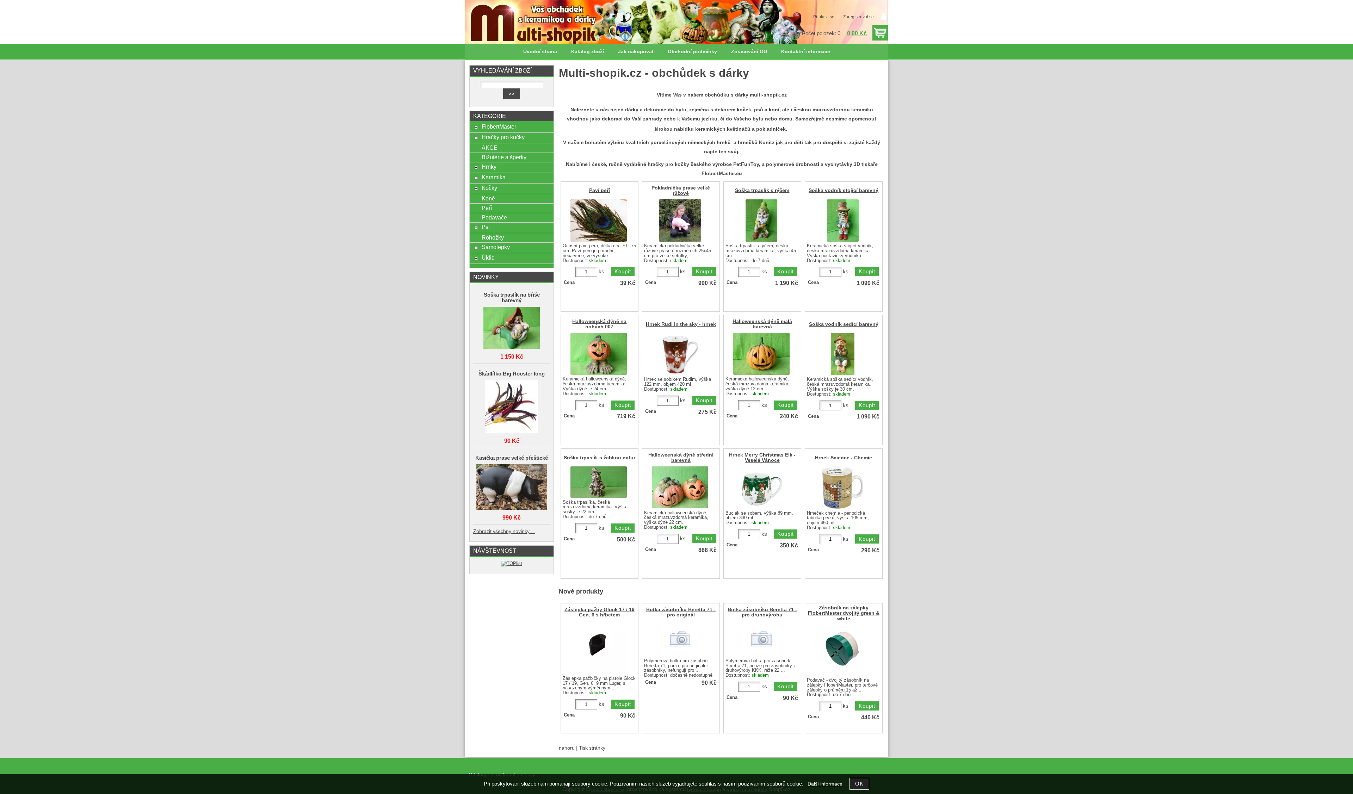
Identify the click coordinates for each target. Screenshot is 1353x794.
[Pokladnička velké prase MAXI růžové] (680, 220)
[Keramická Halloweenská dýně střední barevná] (680, 487)
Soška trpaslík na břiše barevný (512, 297)
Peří (487, 208)
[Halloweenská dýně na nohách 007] (598, 354)
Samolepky (496, 247)
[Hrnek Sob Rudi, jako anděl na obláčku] (680, 354)
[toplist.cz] (511, 563)
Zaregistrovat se (858, 16)
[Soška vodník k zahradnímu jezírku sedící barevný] (842, 354)
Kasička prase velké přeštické (511, 458)
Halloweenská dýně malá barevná (762, 324)
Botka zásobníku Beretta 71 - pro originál (681, 612)
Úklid (488, 257)
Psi (486, 227)
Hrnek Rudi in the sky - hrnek (681, 324)
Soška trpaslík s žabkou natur (599, 457)
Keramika (494, 177)
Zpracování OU (749, 51)
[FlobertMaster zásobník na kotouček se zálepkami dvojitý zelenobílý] (843, 649)
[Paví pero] (598, 220)
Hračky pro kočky (503, 137)
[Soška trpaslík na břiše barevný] (511, 328)
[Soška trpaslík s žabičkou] (598, 482)
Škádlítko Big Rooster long (511, 374)
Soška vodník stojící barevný (843, 190)
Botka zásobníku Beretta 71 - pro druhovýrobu (762, 612)
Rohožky (493, 237)
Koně (488, 198)
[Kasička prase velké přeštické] (511, 487)
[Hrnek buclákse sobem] (761, 487)
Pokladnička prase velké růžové (680, 190)
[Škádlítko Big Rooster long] (511, 407)
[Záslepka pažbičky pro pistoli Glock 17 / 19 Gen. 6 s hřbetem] (598, 647)
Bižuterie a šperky (504, 157)
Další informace (825, 784)
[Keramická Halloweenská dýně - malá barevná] (761, 354)
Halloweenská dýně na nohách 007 (599, 324)
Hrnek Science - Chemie (843, 457)
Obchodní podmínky (692, 51)
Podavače (494, 217)
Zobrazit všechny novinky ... (504, 531)
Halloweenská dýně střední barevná (680, 457)
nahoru (567, 748)
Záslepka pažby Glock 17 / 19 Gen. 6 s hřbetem (599, 612)
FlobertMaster (499, 126)
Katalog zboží (587, 51)
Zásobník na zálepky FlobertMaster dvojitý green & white (843, 613)
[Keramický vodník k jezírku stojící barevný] (843, 220)
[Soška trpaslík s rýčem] (761, 220)
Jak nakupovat (636, 51)
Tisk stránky (592, 748)
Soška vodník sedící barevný (843, 324)
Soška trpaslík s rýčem (762, 190)
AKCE (490, 147)
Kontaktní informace (805, 51)
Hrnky (489, 166)
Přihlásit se (823, 16)
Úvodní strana (540, 51)
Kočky (489, 188)
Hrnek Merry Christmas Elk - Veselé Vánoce (762, 457)
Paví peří (599, 190)
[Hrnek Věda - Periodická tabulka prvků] (842, 487)
